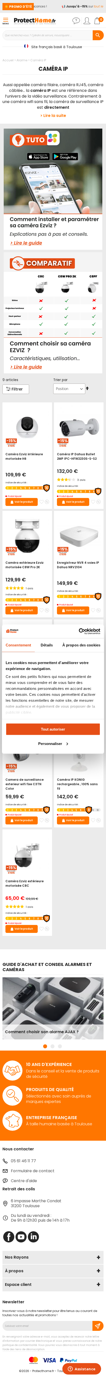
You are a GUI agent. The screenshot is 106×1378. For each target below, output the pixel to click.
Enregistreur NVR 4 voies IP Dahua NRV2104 (78, 565)
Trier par (60, 379)
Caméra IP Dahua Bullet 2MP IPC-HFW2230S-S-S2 (77, 456)
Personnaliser (50, 743)
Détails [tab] (47, 645)
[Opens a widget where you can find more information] (81, 1369)
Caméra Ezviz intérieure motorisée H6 (24, 456)
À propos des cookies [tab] (81, 645)
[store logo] (35, 21)
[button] (41, 502)
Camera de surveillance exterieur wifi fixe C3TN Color (24, 784)
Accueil (8, 60)
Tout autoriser (53, 729)
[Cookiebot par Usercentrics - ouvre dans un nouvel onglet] (78, 631)
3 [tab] (60, 1046)
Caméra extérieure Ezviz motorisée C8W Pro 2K (24, 565)
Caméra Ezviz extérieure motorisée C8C (24, 883)
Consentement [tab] (18, 645)
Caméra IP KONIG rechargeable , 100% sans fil (77, 784)
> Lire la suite (53, 115)
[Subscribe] (98, 1326)
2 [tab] (52, 1046)
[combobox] (53, 35)
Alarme (22, 60)
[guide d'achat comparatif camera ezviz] (53, 312)
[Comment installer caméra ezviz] (53, 189)
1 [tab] (45, 1046)
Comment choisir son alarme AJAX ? (42, 1031)
